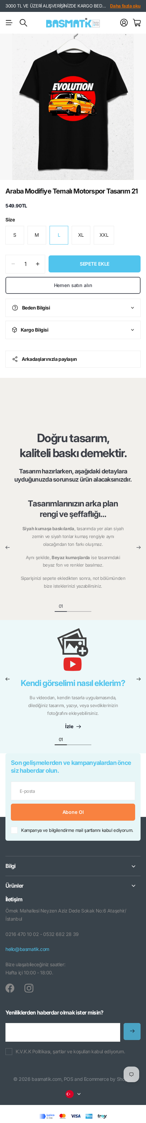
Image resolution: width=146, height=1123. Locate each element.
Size (10, 219)
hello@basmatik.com (27, 949)
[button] (7, 547)
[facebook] (9, 988)
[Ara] (23, 22)
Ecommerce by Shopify (108, 1079)
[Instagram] (28, 988)
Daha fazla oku (125, 6)
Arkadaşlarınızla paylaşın (49, 359)
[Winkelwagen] (137, 23)
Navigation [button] (9, 22)
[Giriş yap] (124, 23)
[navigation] (73, 606)
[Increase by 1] (37, 264)
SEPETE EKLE (94, 264)
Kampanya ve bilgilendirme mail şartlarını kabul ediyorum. (77, 830)
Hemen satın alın (73, 285)
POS (68, 1079)
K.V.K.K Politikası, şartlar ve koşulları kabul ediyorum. (70, 1051)
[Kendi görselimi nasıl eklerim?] (73, 653)
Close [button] (73, 866)
